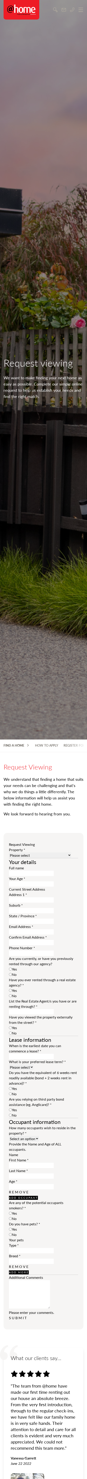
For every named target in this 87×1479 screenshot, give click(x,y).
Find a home (14, 745)
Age (13, 1181)
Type (14, 1245)
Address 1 (18, 894)
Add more (19, 1272)
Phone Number (22, 947)
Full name (16, 867)
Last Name (18, 1170)
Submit (18, 1317)
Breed (15, 1255)
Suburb (16, 905)
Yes (14, 969)
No (14, 974)
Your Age (17, 878)
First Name (19, 1160)
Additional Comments (26, 1277)
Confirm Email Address (28, 937)
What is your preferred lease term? (37, 1061)
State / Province (23, 915)
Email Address (21, 926)
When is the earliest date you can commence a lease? (35, 1048)
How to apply (46, 745)
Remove (19, 1191)
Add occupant (23, 1198)
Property (17, 849)
